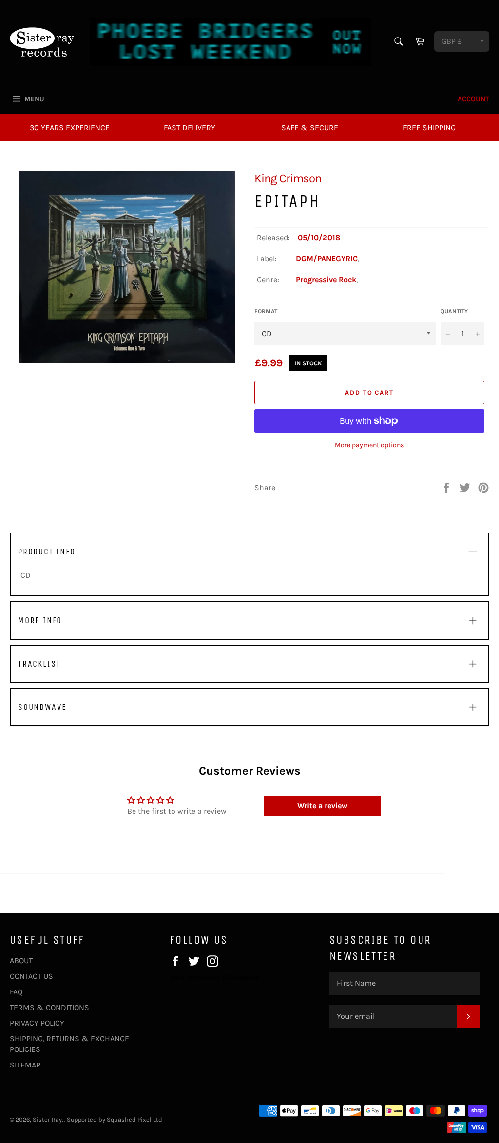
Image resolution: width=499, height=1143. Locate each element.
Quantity (454, 311)
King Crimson (287, 178)
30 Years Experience (70, 127)
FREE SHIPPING (429, 127)
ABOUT (21, 960)
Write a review (322, 805)
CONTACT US (31, 976)
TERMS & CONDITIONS (49, 1007)
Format (265, 311)
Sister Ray (47, 1119)
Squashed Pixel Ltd (134, 1119)
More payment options (369, 445)
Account (473, 99)
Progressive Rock (326, 279)
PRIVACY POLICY (37, 1023)
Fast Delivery (189, 127)
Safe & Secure (309, 127)
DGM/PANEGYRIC (327, 258)
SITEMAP (25, 1064)
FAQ (16, 991)
